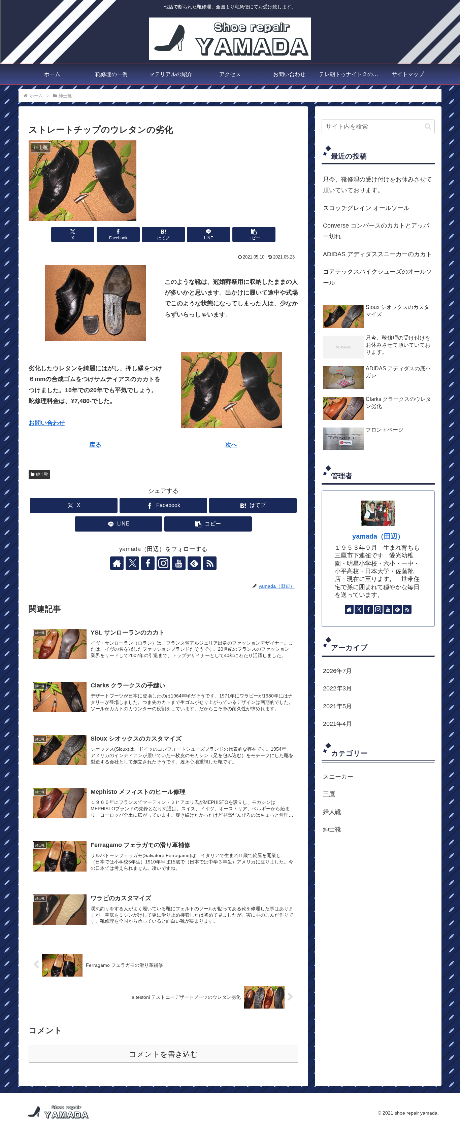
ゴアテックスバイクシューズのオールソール (377, 277)
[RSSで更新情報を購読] (210, 563)
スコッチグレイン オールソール (366, 208)
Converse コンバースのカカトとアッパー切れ (376, 231)
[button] (253, 234)
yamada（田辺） (378, 536)
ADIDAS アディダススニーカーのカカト (377, 254)
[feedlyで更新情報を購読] (194, 563)
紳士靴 (42, 474)
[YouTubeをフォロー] (179, 563)
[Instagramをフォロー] (163, 563)
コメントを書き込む (163, 1054)
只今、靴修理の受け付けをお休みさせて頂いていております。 (377, 185)
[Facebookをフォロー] (148, 563)
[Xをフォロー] (132, 563)
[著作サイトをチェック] (117, 563)
